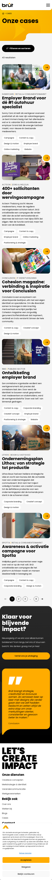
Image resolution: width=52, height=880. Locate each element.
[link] (42, 599)
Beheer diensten (25, 853)
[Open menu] (48, 5)
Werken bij (7, 808)
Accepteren (26, 860)
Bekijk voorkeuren (26, 874)
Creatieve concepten (12, 779)
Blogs (4, 813)
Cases (5, 817)
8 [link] (36, 598)
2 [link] (18, 598)
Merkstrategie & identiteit (14, 784)
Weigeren (26, 867)
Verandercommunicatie (14, 789)
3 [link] (25, 598)
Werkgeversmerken (11, 793)
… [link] (30, 598)
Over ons (6, 804)
